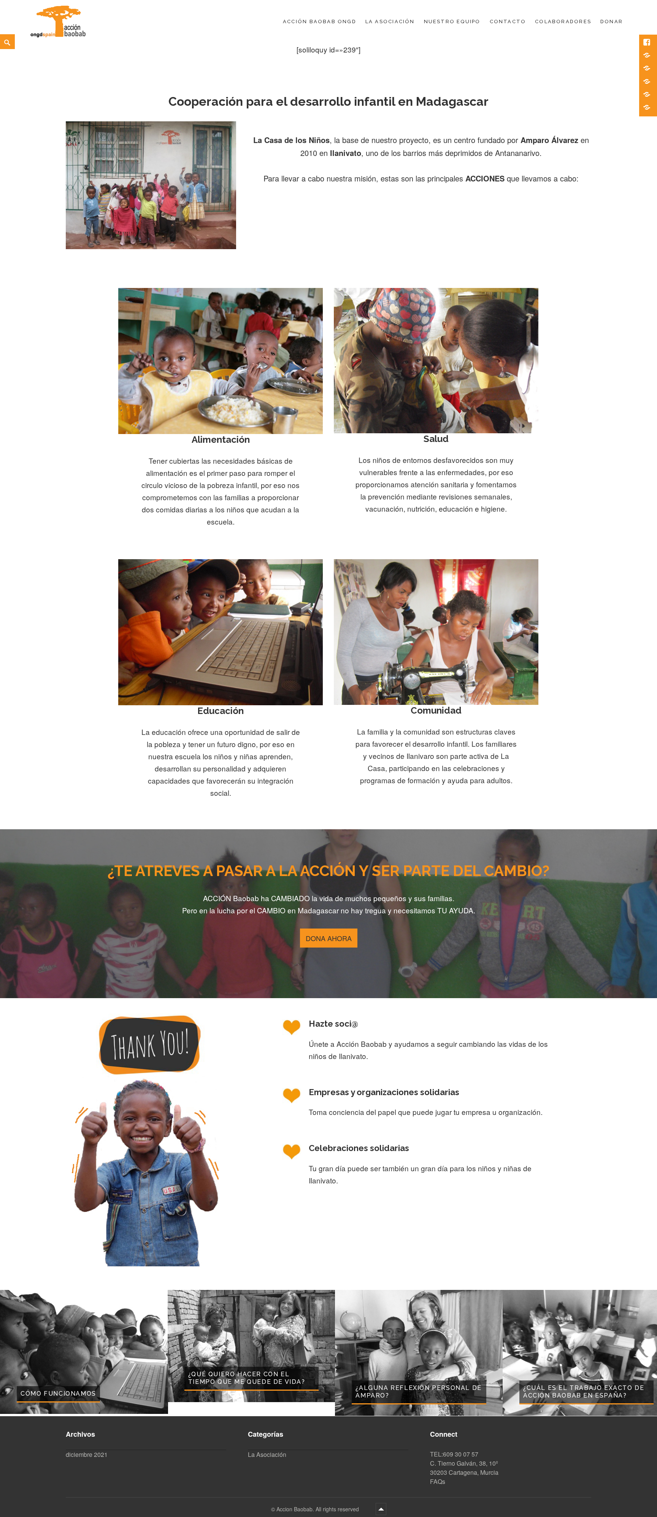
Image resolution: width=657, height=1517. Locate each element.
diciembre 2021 (87, 1454)
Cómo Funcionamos (58, 1393)
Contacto (508, 21)
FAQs (437, 1481)
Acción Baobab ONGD (319, 21)
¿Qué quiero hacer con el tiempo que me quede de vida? (246, 1378)
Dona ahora (329, 938)
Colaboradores (563, 21)
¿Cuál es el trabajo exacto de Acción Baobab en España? (583, 1391)
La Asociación (390, 21)
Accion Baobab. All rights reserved (318, 1509)
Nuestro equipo (452, 21)
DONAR (611, 21)
